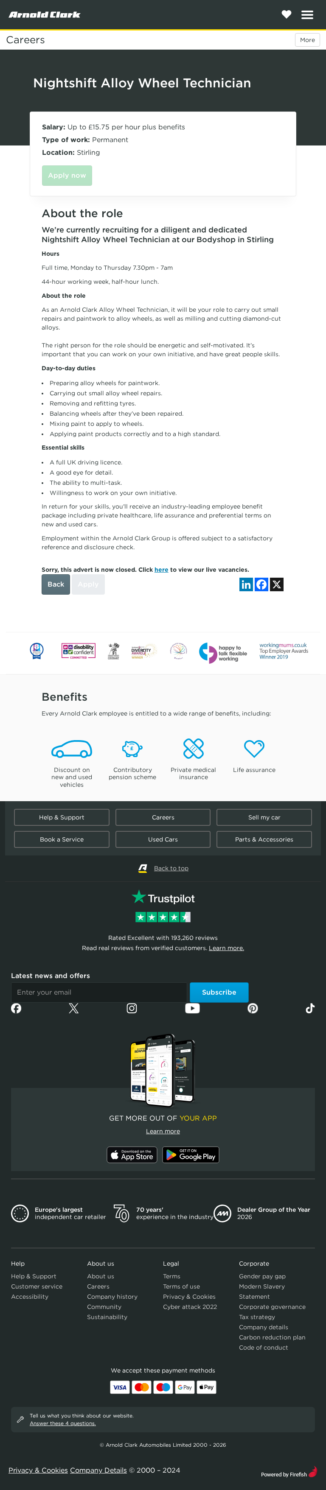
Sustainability (107, 1317)
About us (100, 1276)
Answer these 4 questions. (63, 1423)
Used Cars (163, 839)
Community (104, 1306)
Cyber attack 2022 (190, 1306)
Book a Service (62, 839)
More (307, 39)
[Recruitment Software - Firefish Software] (289, 1471)
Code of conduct (263, 1347)
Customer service (36, 1286)
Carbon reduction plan (272, 1337)
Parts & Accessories (264, 839)
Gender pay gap (262, 1276)
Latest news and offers (50, 976)
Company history (112, 1296)
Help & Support (61, 817)
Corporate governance (272, 1306)
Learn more (163, 1131)
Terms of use (181, 1286)
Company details (263, 1327)
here (162, 569)
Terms (171, 1276)
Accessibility (29, 1296)
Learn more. (226, 948)
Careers (25, 40)
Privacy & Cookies (189, 1296)
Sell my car (264, 817)
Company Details (98, 1470)
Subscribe (219, 992)
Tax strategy (257, 1317)
